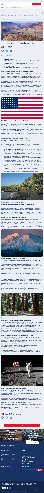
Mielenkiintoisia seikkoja (29, 15)
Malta (2, 462)
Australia (2, 458)
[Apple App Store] (25, 469)
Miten (16, 15)
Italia (13, 455)
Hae (36, 4)
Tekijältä (8, 46)
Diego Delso (4, 202)
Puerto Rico (3, 460)
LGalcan (3, 317)
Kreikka (2, 459)
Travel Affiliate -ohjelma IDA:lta (6, 448)
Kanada (13, 459)
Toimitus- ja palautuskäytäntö (14, 484)
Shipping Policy (22, 484)
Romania (2, 455)
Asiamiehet (10, 15)
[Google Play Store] (32, 469)
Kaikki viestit (3, 15)
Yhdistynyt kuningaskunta (5, 454)
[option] (11, 435)
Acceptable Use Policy (14, 483)
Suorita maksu (39, 470)
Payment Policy (26, 483)
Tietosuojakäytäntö (29, 484)
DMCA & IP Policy (33, 483)
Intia (12, 460)
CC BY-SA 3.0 (9, 202)
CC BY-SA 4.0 (8, 317)
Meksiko (13, 454)
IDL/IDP (20, 15)
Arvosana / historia (4, 16)
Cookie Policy (21, 483)
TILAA (38, 13)
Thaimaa (13, 458)
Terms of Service (7, 483)
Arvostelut (12, 16)
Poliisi (37, 15)
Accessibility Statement (5, 484)
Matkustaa (19, 16)
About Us (2, 483)
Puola (13, 462)
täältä (19, 273)
